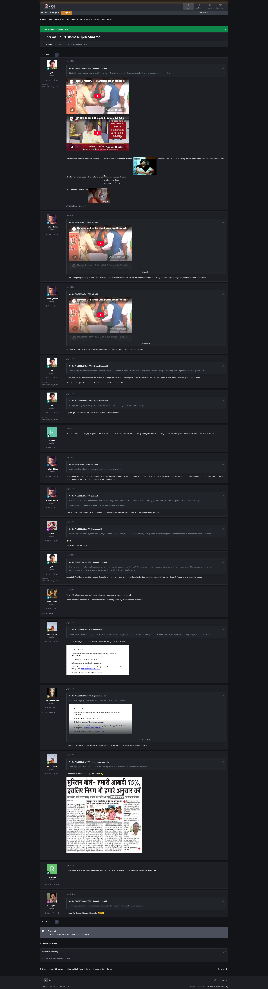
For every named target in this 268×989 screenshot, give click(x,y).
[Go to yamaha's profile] (52, 525)
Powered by (217, 987)
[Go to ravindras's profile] (52, 869)
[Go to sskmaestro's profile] (52, 593)
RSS (71, 987)
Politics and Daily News (79, 44)
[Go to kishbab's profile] (52, 432)
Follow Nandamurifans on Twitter (56, 29)
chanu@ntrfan (51, 44)
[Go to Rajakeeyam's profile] (52, 626)
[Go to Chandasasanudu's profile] (52, 692)
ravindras (52, 877)
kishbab (52, 440)
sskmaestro (52, 601)
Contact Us (53, 987)
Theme (43, 987)
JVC (52, 72)
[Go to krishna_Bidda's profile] (52, 219)
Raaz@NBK (52, 905)
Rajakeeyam (52, 634)
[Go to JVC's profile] (52, 64)
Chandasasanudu (52, 700)
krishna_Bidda (97, 68)
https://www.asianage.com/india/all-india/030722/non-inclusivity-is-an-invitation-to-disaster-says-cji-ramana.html (111, 870)
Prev (48, 54)
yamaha (52, 533)
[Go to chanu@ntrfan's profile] (44, 44)
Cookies (62, 987)
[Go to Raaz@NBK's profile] (52, 898)
